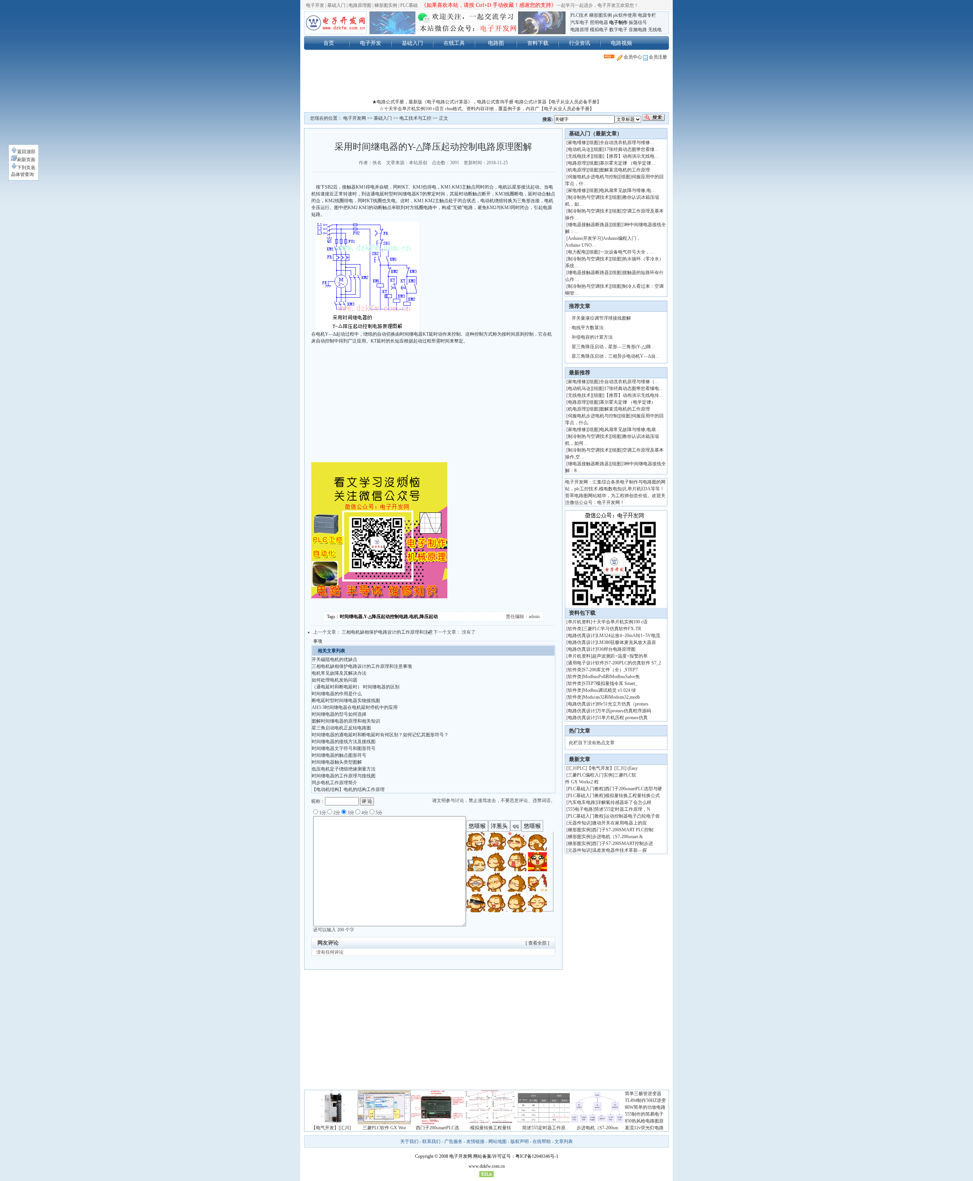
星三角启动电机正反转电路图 (341, 728)
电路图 (496, 43)
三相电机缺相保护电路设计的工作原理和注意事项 (362, 666)
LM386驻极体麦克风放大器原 (626, 642)
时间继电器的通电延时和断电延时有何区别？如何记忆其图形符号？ (380, 734)
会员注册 (657, 57)
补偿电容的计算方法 (592, 337)
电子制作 (618, 22)
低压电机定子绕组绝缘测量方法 (344, 769)
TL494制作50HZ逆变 (645, 1100)
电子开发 (315, 5)
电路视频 (621, 43)
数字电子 (618, 29)
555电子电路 (580, 809)
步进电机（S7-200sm (597, 1127)
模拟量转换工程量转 (490, 1127)
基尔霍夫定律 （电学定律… (628, 163)
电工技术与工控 (415, 118)
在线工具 (454, 43)
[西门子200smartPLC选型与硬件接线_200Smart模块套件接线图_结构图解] (437, 1123)
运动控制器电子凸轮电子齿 (632, 816)
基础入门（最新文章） (595, 133)
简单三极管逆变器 (643, 1093)
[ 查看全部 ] (537, 943)
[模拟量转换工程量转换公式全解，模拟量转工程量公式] (490, 1123)
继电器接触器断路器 (588, 224)
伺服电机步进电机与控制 (593, 176)
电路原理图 (360, 5)
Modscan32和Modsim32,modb (611, 697)
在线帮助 (541, 1141)
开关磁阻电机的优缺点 (334, 659)
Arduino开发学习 (584, 238)
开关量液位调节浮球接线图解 (601, 318)
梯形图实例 (385, 5)
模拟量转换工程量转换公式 (632, 795)
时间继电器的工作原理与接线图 (344, 775)
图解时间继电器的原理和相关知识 (346, 721)
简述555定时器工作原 (544, 1127)
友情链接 (475, 1141)
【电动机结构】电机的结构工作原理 (348, 789)
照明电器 (599, 22)
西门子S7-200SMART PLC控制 (622, 829)
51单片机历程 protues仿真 (622, 717)
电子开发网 (354, 118)
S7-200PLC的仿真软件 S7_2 (633, 663)
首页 (328, 43)
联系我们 (431, 1141)
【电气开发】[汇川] (331, 1127)
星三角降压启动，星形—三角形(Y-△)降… (614, 346)
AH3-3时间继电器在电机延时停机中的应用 (355, 707)
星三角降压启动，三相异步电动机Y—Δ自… (616, 356)
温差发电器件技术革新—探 (619, 850)
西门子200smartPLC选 (437, 1127)
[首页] (335, 22)
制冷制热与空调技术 (588, 197)
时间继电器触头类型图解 (337, 762)
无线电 (655, 29)
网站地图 (497, 1141)
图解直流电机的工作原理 (625, 170)
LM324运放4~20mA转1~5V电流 (628, 635)
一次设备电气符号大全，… (627, 252)
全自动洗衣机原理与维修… (627, 142)
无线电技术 (579, 156)
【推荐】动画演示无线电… (631, 156)
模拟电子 (599, 29)
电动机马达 (579, 149)
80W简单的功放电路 (645, 1107)
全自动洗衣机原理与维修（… (629, 381)
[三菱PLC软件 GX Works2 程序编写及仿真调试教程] (384, 1123)
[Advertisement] (486, 81)
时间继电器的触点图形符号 (339, 755)
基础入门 (336, 5)
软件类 (575, 628)
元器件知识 (579, 823)
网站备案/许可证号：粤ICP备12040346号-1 (515, 1156)
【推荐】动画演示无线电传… (634, 395)
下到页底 (26, 167)
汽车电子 (579, 22)
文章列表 (564, 1141)
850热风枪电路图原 (644, 1121)
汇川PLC (576, 768)
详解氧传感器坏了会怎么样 (624, 802)
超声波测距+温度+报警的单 (620, 656)
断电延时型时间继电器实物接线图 (346, 700)
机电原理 (577, 170)
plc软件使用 (625, 15)
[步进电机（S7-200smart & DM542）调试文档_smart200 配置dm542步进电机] (597, 1123)
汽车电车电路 (581, 802)
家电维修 (577, 142)
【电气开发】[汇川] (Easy (612, 768)
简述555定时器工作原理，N (622, 809)
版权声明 (519, 1141)
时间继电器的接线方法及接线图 (344, 741)
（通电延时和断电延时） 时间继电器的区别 (355, 687)
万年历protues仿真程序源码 (624, 710)
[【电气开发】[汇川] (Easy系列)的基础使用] (331, 1123)
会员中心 (632, 57)
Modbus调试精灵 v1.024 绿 (609, 690)
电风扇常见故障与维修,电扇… (630, 429)
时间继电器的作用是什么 (337, 693)
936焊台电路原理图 (616, 649)
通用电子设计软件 (586, 663)
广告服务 (453, 1141)
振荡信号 (638, 22)
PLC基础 (409, 5)
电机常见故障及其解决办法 (339, 673)
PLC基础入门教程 (586, 788)
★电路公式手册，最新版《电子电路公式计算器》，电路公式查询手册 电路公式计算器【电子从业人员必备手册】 (486, 102)
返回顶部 (26, 151)
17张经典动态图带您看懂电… (634, 388)
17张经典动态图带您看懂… (631, 149)
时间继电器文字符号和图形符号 (344, 748)
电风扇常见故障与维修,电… (628, 190)
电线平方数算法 (588, 327)
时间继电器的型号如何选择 (339, 714)
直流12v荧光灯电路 (644, 1127)
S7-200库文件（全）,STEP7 (610, 669)
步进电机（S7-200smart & (618, 836)
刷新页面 (26, 159)
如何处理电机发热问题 (334, 680)
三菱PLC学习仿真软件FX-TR (612, 628)
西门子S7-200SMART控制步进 (622, 843)
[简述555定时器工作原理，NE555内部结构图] (543, 1123)
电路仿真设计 (581, 635)
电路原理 (579, 29)
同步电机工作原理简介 (334, 782)
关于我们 (409, 1141)
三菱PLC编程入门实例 (590, 775)
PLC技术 (579, 15)
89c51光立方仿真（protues (622, 704)
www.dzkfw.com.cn (487, 1166)
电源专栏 (647, 15)
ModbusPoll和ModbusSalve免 (611, 676)
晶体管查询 (22, 174)
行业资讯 (579, 43)
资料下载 (537, 43)
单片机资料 (579, 622)
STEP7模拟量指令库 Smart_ (610, 683)
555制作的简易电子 (644, 1114)
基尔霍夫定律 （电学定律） (628, 402)
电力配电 (577, 252)
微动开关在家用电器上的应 (619, 823)
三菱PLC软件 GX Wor (384, 1127)
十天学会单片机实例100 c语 (620, 622)
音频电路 (638, 29)
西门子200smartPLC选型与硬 (633, 788)
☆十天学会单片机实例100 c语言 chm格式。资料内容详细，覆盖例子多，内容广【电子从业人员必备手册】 (486, 108)
